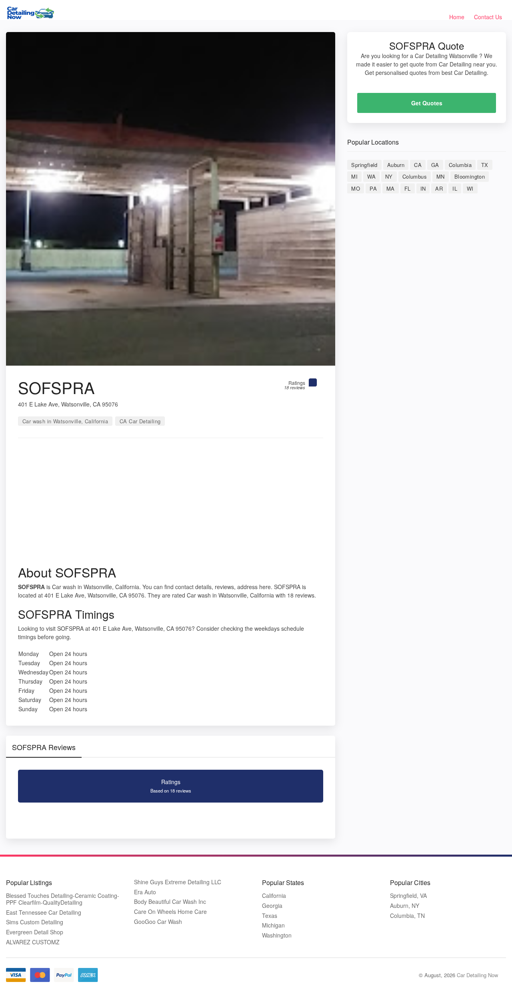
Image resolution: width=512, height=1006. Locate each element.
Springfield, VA (408, 895)
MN (440, 176)
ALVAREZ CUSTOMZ (33, 942)
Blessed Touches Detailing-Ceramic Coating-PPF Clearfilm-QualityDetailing (62, 899)
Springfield (364, 165)
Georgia (272, 905)
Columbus (414, 176)
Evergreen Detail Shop (34, 932)
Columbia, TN (407, 915)
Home (456, 17)
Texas (269, 915)
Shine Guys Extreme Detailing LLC (177, 882)
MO (355, 188)
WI (470, 188)
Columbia (460, 165)
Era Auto (145, 892)
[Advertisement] (170, 504)
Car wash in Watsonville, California (65, 421)
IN (423, 188)
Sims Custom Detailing (34, 922)
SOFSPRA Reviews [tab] (44, 747)
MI (354, 176)
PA (373, 188)
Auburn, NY (404, 905)
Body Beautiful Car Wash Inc (170, 901)
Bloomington (469, 176)
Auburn (395, 165)
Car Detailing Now (477, 975)
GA (435, 165)
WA (371, 176)
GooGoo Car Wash (158, 921)
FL (407, 188)
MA (390, 188)
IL (454, 188)
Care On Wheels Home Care (170, 911)
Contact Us (488, 17)
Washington (277, 935)
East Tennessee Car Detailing (43, 912)
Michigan (273, 925)
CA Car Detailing (140, 421)
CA (418, 165)
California (274, 895)
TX (484, 165)
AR (439, 188)
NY (389, 176)
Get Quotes (426, 103)
